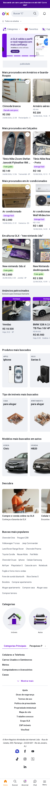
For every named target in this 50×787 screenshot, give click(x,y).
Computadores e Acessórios (17, 669)
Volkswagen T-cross (11, 543)
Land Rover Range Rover (13, 549)
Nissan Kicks (22, 554)
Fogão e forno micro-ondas (14, 571)
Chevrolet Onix (8, 538)
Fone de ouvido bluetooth (13, 576)
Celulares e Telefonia (13, 654)
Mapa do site (25, 712)
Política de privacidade (25, 703)
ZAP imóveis (25, 725)
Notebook (43, 565)
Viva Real (25, 730)
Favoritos (33, 29)
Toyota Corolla (8, 554)
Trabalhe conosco (25, 716)
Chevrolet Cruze (9, 560)
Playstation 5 (17, 565)
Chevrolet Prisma (33, 549)
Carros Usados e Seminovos (17, 659)
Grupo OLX (25, 721)
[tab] (15, 646)
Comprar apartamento (22, 582)
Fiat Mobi (34, 554)
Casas (5, 674)
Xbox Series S (33, 576)
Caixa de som (31, 565)
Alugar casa (42, 588)
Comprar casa (28, 588)
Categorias (12, 29)
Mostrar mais (27, 681)
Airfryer (5, 565)
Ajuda (25, 690)
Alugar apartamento (11, 588)
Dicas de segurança (25, 695)
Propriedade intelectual (25, 708)
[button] (25, 13)
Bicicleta (6, 582)
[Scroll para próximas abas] (45, 646)
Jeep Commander (30, 543)
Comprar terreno (9, 593)
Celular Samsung (34, 560)
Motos (5, 664)
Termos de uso (25, 699)
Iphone (22, 560)
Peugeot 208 (22, 538)
